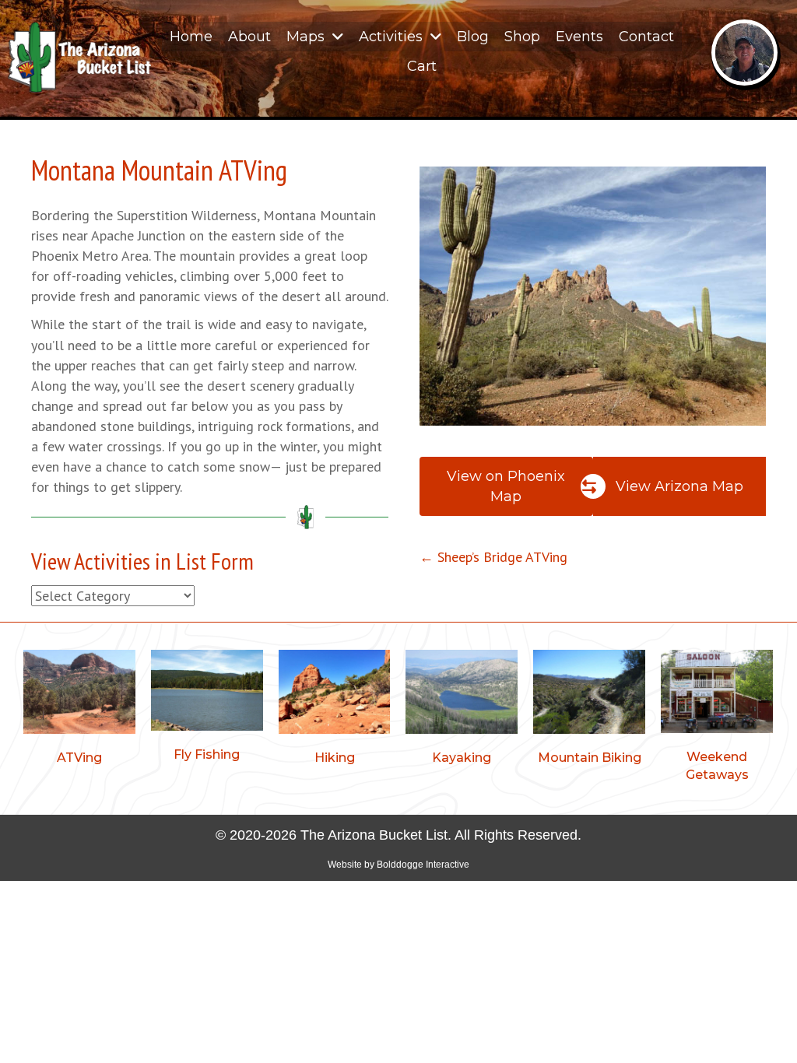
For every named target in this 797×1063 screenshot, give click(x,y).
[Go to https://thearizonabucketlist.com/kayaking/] (462, 710)
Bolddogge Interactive (423, 864)
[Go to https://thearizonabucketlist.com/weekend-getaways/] (717, 718)
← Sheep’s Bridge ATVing (493, 557)
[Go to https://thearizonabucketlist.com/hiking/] (335, 710)
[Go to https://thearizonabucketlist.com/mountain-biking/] (589, 710)
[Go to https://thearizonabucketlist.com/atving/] (79, 710)
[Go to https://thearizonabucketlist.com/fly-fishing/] (207, 708)
